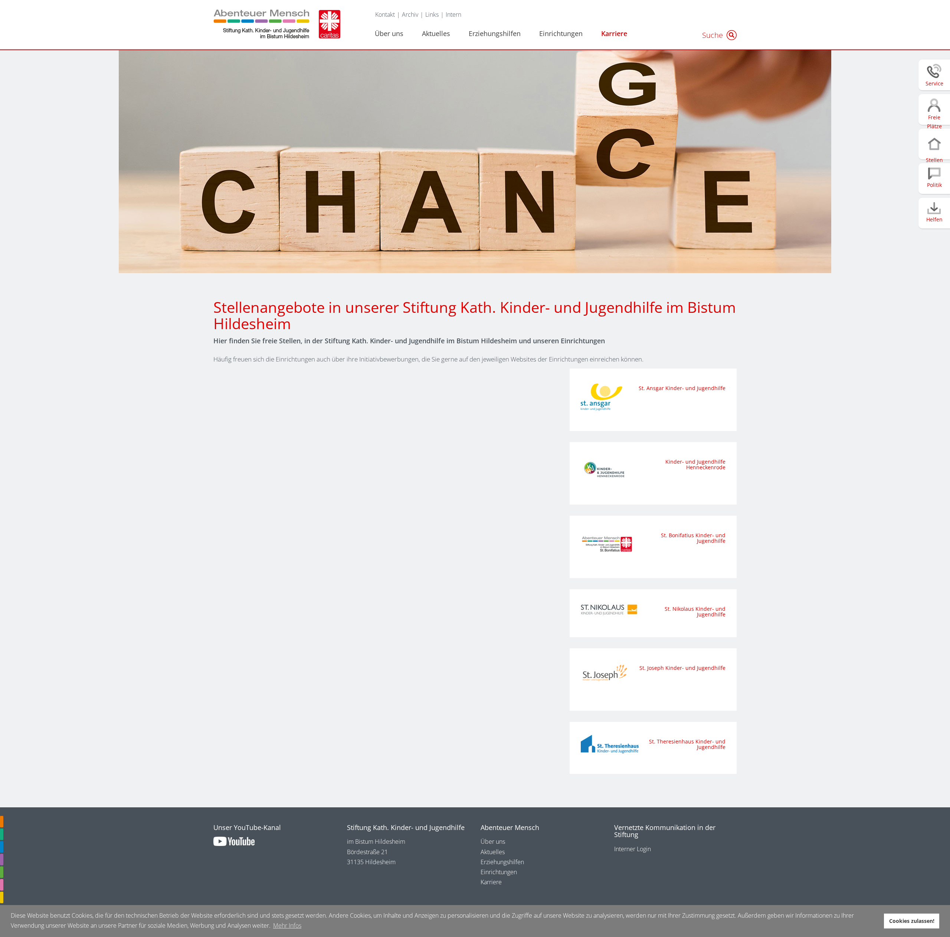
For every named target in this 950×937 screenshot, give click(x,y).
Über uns (389, 33)
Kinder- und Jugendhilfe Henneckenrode (695, 464)
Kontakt (385, 14)
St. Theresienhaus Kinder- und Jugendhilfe (687, 744)
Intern (453, 14)
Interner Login (632, 849)
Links (432, 14)
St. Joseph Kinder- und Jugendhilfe (682, 667)
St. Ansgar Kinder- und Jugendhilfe (682, 388)
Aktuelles (436, 33)
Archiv (410, 14)
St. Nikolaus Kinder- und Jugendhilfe (695, 611)
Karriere (614, 33)
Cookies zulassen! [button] (911, 920)
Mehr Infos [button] (287, 925)
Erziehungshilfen (495, 33)
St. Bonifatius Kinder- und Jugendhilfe (693, 538)
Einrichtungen (561, 33)
